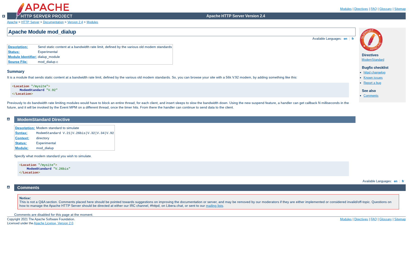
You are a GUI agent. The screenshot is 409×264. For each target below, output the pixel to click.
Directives (361, 9)
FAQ (374, 9)
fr (353, 38)
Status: (14, 52)
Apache (12, 22)
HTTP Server (30, 22)
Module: (21, 148)
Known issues (373, 77)
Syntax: (21, 133)
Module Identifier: (22, 57)
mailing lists (214, 206)
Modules (346, 9)
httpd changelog (374, 72)
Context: (22, 138)
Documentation (53, 22)
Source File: (17, 62)
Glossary (385, 9)
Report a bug (372, 83)
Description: (18, 47)
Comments (371, 95)
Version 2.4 (75, 22)
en (345, 38)
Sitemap (400, 9)
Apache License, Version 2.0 (53, 223)
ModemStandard (373, 59)
